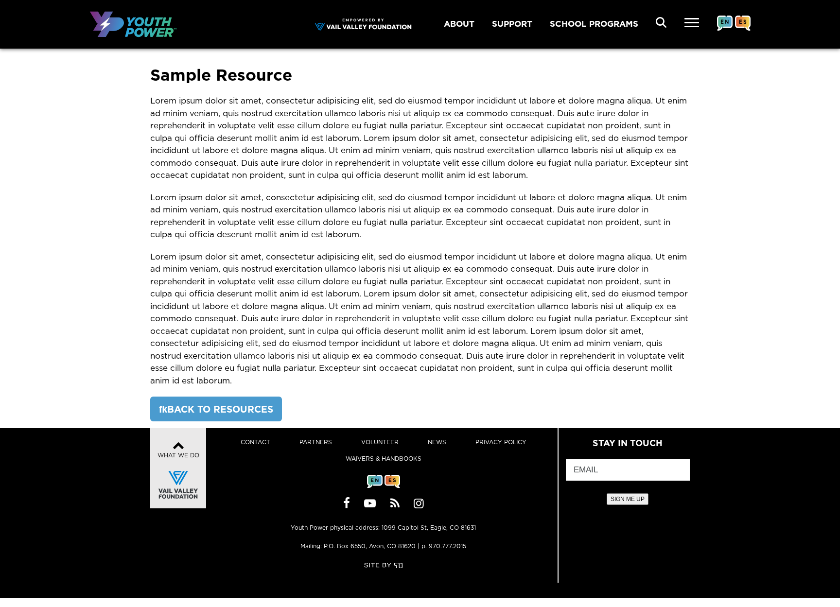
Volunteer (380, 442)
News (437, 442)
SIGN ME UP (628, 499)
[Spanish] (743, 31)
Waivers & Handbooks (383, 458)
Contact (255, 442)
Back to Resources (220, 409)
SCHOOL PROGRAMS (594, 24)
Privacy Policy (500, 442)
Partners (315, 442)
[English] (725, 31)
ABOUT (459, 24)
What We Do (178, 455)
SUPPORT (512, 24)
